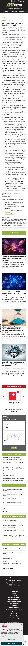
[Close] (21, 624)
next (24, 395)
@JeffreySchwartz (20, 225)
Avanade (15, 52)
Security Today (14, 616)
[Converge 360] (14, 581)
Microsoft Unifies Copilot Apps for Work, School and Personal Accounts (14, 258)
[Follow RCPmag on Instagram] (18, 1)
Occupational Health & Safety (14, 609)
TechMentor (14, 620)
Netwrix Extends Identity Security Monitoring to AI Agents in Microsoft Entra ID (13, 469)
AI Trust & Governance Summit (10, 520)
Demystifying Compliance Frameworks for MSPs (13, 553)
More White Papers (8, 568)
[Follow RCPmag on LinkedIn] (12, 1)
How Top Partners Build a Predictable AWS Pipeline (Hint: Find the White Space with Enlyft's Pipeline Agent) (13, 525)
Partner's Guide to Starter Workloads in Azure (12, 503)
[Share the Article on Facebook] (1, 17)
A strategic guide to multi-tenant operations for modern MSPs (14, 557)
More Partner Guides (8, 511)
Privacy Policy (14, 432)
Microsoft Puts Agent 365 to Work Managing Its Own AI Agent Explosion (14, 293)
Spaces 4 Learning (14, 618)
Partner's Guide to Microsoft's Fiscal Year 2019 (13, 508)
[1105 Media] (14, 585)
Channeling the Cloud (7, 20)
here (7, 37)
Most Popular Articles (14, 454)
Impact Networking (14, 402)
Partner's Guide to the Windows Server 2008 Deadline (12, 490)
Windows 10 (14, 11)
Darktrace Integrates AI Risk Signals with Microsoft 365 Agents (13, 474)
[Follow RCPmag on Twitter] (14, 1)
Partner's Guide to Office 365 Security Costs (12, 495)
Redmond (14, 614)
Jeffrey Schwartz (7, 34)
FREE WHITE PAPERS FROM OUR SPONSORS (14, 544)
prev (3, 395)
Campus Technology (14, 599)
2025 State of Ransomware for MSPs (12, 549)
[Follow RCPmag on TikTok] (16, 1)
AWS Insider (14, 595)
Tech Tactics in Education (14, 622)
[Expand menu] (25, 1)
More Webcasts (7, 540)
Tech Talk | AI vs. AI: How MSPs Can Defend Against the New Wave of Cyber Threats (13, 536)
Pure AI (14, 612)
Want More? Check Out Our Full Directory (14, 410)
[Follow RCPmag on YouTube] (21, 1)
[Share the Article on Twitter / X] (6, 17)
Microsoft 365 (22, 11)
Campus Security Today (14, 597)
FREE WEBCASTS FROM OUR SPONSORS (14, 516)
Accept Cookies (11, 643)
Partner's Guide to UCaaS (9, 499)
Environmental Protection (14, 601)
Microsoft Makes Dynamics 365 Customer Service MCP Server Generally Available (13, 479)
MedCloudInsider (14, 607)
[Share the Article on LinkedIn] (4, 17)
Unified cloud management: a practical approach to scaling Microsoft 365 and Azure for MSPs (12, 563)
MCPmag (14, 605)
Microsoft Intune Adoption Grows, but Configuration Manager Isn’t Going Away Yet (13, 328)
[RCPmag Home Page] (14, 4)
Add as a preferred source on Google (15, 8)
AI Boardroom (14, 591)
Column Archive (9, 214)
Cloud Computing (5, 11)
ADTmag (14, 593)
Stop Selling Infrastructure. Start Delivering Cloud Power (13, 531)
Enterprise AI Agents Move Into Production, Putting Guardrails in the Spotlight (14, 363)
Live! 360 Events (14, 603)
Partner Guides (14, 485)
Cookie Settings (11, 639)
